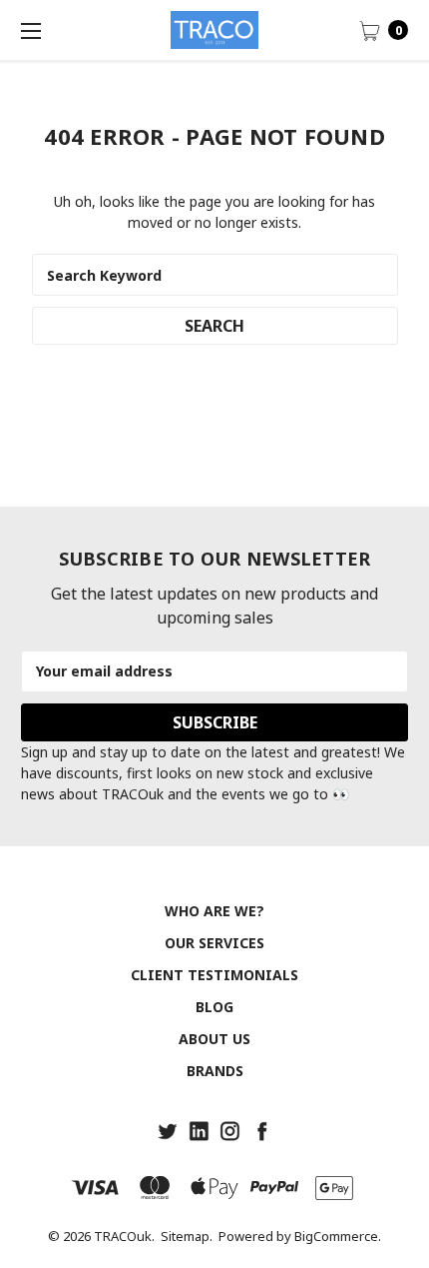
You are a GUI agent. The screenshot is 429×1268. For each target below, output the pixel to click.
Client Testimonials (214, 974)
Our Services (214, 942)
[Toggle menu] (30, 30)
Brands (215, 1070)
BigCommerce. (337, 1236)
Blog (214, 1006)
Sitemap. (187, 1236)
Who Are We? (214, 910)
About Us (214, 1038)
